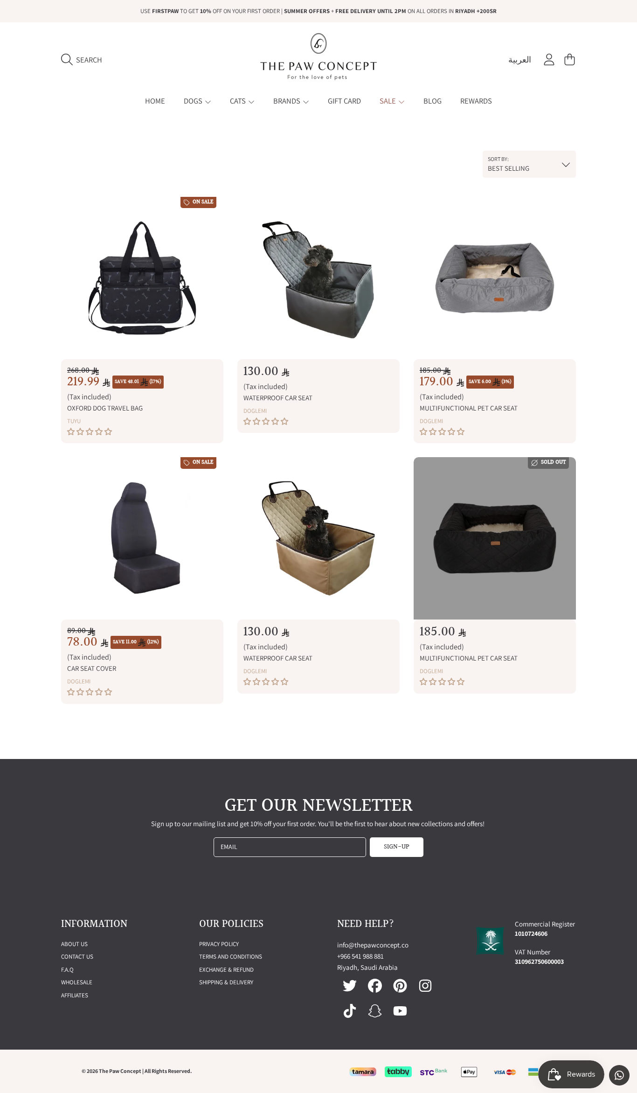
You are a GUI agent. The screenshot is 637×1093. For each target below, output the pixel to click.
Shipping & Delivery (226, 982)
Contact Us (77, 957)
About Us (74, 944)
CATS (238, 101)
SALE (388, 101)
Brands (287, 101)
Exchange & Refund (226, 970)
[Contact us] (619, 1075)
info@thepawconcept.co (373, 944)
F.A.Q (67, 970)
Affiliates (74, 995)
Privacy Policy (219, 944)
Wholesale (76, 982)
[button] (84, 59)
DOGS (194, 101)
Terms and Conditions (230, 957)
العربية (519, 59)
